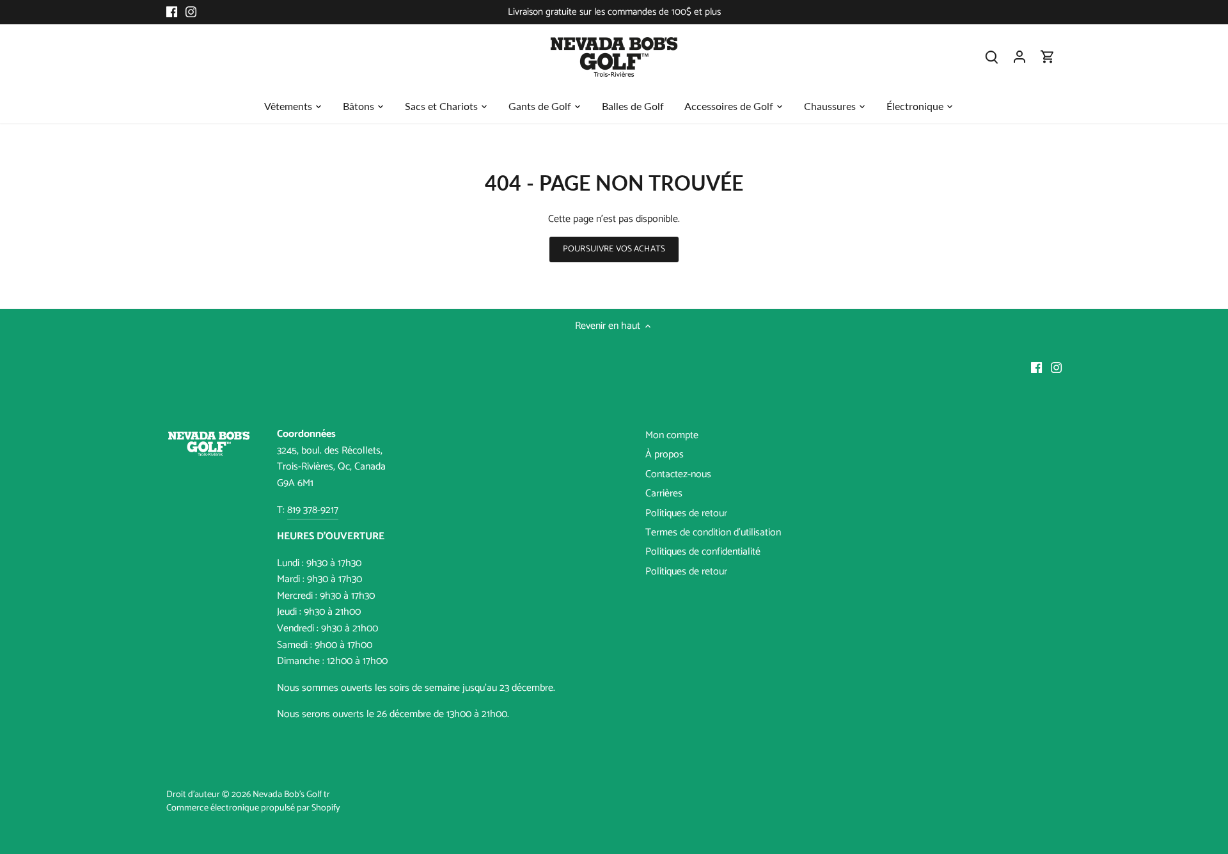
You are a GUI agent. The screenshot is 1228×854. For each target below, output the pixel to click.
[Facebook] (171, 12)
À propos (664, 454)
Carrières (663, 493)
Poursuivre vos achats (614, 249)
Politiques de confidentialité (702, 551)
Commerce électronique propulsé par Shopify (253, 808)
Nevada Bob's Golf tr (291, 794)
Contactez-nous (678, 474)
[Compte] (1019, 56)
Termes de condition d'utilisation (713, 532)
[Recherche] (991, 56)
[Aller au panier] (1047, 56)
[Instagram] (190, 12)
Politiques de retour (686, 513)
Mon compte (671, 435)
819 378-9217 (312, 510)
